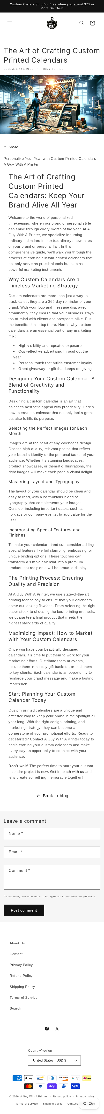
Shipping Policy (22, 987)
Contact (16, 954)
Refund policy (62, 1096)
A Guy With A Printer (33, 1096)
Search (16, 1008)
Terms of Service (24, 997)
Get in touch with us (67, 772)
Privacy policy (85, 1096)
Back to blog (55, 795)
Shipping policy (53, 1103)
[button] (9, 23)
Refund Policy (21, 976)
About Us (17, 943)
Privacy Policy (21, 965)
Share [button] (13, 147)
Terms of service (26, 1103)
